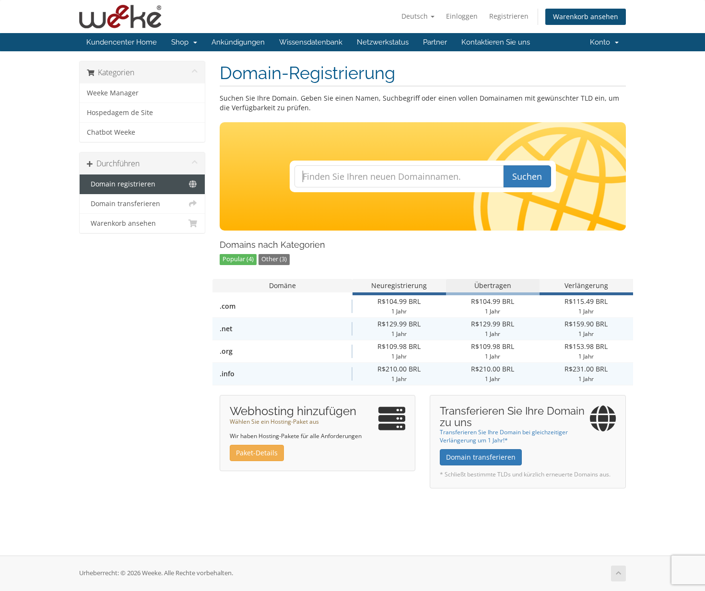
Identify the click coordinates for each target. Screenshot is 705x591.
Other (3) (274, 259)
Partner (435, 42)
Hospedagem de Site (120, 112)
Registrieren (509, 16)
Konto (602, 42)
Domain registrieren (121, 184)
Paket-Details (257, 452)
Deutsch (415, 16)
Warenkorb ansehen (585, 16)
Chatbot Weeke (111, 132)
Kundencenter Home (121, 42)
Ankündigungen (238, 42)
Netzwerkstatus (383, 42)
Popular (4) (238, 259)
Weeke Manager (113, 93)
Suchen (527, 176)
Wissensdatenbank (310, 42)
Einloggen (462, 16)
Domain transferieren (123, 203)
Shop (181, 42)
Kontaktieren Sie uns (495, 42)
